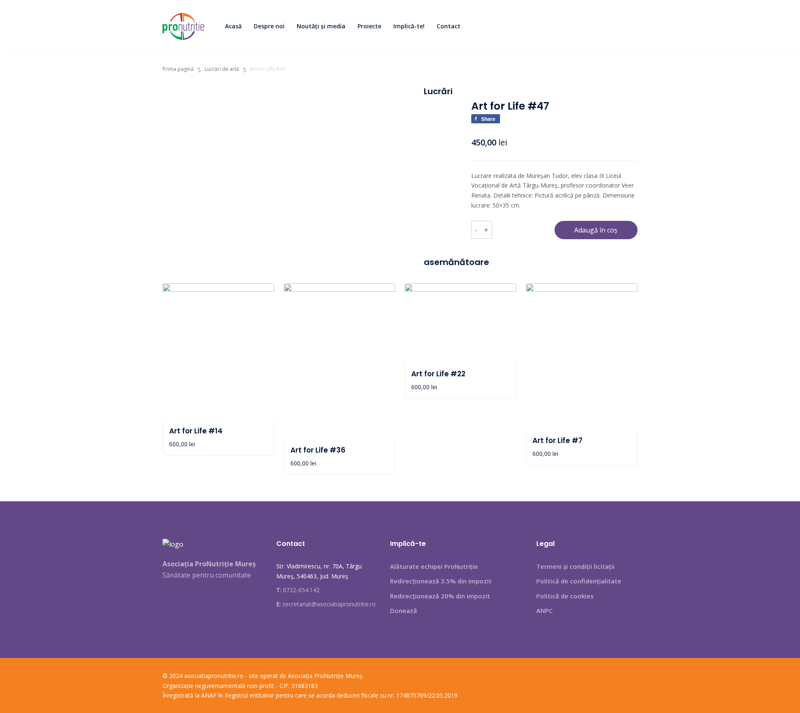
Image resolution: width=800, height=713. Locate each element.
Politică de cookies (565, 596)
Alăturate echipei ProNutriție (434, 566)
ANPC (544, 610)
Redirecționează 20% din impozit (440, 596)
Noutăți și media (321, 26)
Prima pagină (178, 69)
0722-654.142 (301, 590)
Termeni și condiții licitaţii (575, 566)
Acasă (233, 26)
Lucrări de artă (222, 69)
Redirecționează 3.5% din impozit (441, 581)
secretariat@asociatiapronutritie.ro (329, 604)
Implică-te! (409, 26)
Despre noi (269, 26)
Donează (403, 610)
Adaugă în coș (596, 230)
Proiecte (369, 26)
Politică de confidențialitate (578, 581)
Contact (448, 26)
